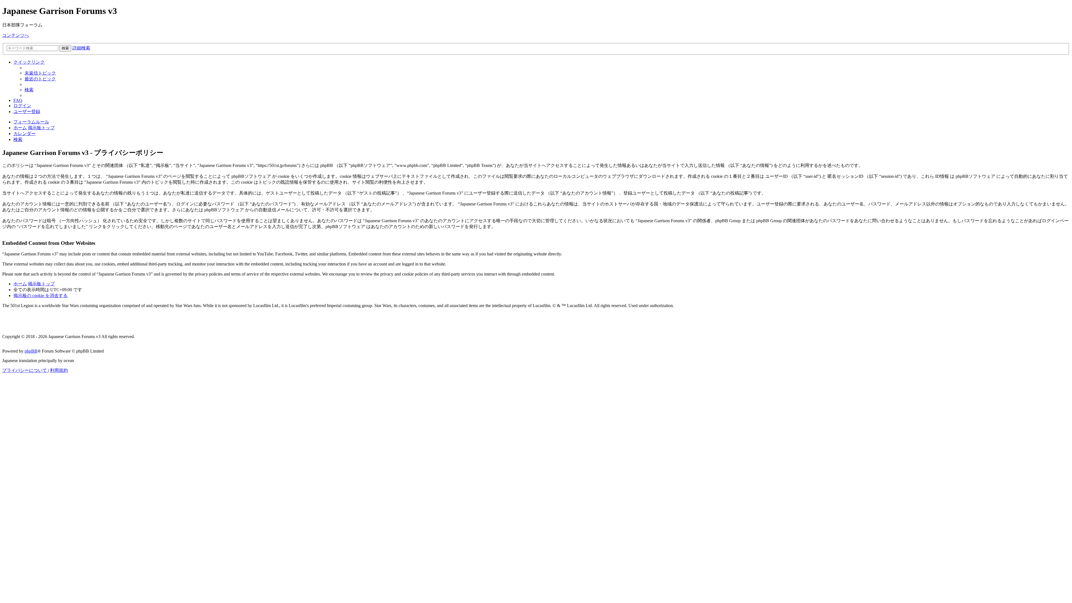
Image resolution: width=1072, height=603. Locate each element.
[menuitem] (40, 73)
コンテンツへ (15, 35)
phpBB (31, 351)
